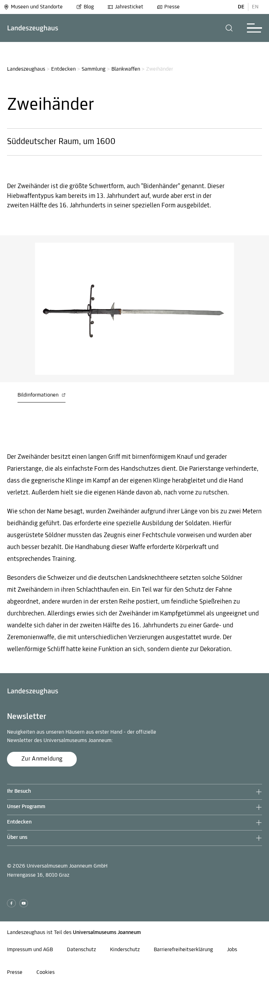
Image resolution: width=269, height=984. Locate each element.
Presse (172, 7)
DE (241, 7)
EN (255, 7)
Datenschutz (81, 950)
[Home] (32, 28)
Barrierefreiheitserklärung (183, 950)
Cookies (45, 972)
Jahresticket (129, 7)
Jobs (232, 950)
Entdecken (63, 69)
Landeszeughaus (26, 69)
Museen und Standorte (37, 7)
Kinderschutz (125, 950)
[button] (229, 28)
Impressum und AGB (30, 950)
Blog (89, 7)
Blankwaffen (125, 69)
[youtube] (23, 903)
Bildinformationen (39, 395)
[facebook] (11, 903)
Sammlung (93, 69)
